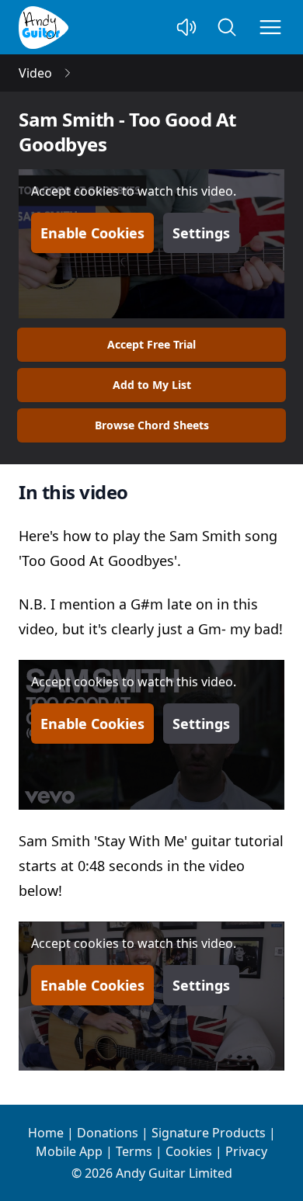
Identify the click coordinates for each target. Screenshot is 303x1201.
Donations (107, 1132)
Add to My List (152, 384)
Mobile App (69, 1151)
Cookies (188, 1151)
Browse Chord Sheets (152, 425)
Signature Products (209, 1132)
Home (46, 1132)
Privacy (246, 1151)
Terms (134, 1151)
